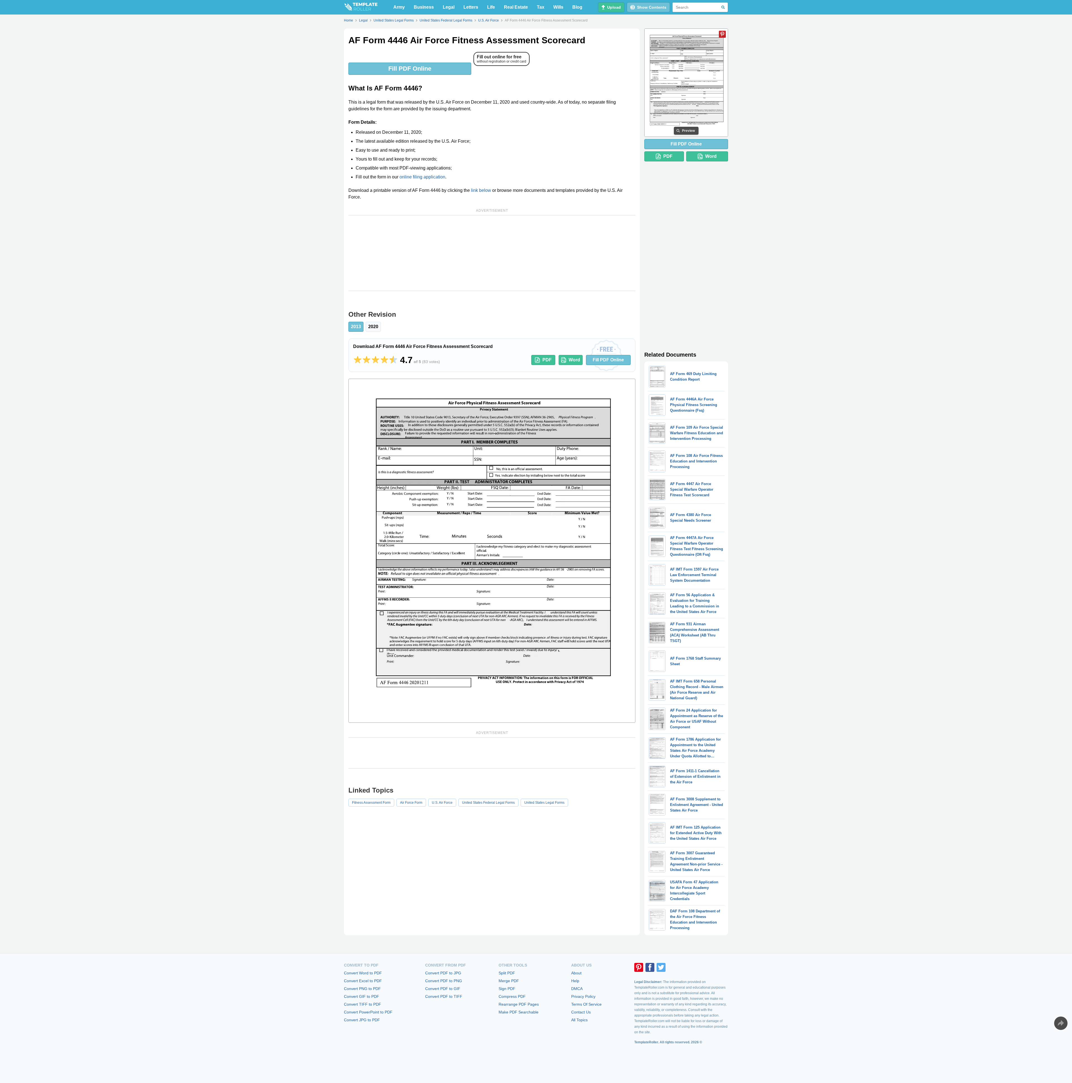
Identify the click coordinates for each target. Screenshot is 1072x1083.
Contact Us (581, 1012)
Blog (577, 7)
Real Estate (516, 7)
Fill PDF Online (409, 68)
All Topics (579, 1020)
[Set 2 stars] (366, 360)
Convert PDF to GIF (442, 988)
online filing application (422, 177)
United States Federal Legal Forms (488, 803)
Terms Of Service (586, 1004)
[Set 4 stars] (384, 360)
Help (575, 981)
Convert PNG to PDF (362, 988)
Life (491, 7)
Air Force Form (411, 803)
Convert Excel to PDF (363, 981)
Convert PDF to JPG (443, 973)
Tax (540, 7)
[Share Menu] (1061, 1023)
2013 (356, 326)
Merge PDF (509, 981)
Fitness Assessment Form (371, 803)
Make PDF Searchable (519, 1012)
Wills (558, 7)
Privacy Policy (583, 996)
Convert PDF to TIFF (443, 996)
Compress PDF (512, 996)
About (576, 973)
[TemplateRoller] (360, 7)
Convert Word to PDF (363, 973)
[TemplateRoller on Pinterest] (638, 967)
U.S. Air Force (442, 803)
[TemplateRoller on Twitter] (661, 967)
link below (481, 190)
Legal (448, 7)
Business (424, 7)
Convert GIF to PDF (361, 996)
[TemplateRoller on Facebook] (649, 967)
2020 (373, 326)
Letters (470, 7)
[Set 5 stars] (393, 360)
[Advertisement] (491, 253)
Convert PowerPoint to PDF (368, 1012)
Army (399, 7)
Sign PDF (507, 988)
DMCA (577, 988)
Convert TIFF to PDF (362, 1004)
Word (574, 359)
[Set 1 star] (357, 360)
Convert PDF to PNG (443, 981)
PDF (547, 359)
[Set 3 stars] (375, 360)
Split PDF (507, 973)
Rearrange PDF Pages (519, 1004)
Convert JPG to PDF (362, 1020)
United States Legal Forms (544, 803)
